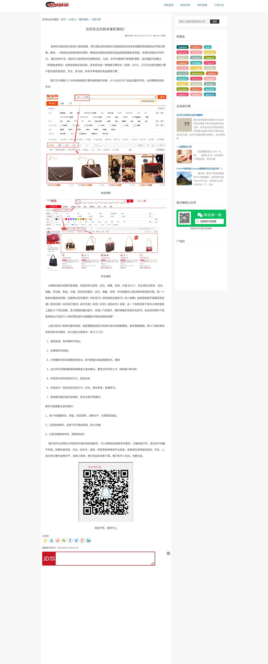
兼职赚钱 (83, 19)
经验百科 (185, 5)
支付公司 (182, 74)
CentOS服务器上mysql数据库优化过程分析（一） (201, 168)
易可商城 (202, 5)
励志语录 (182, 89)
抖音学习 (196, 89)
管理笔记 (212, 74)
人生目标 (182, 68)
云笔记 (72, 19)
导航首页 (169, 5)
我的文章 (182, 53)
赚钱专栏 (209, 95)
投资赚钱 (209, 68)
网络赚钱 (210, 79)
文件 (207, 47)
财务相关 (209, 53)
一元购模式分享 (184, 146)
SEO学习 (196, 79)
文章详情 (96, 19)
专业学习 (196, 53)
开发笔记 (196, 58)
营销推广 (182, 84)
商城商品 (182, 63)
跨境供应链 (197, 74)
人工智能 (196, 68)
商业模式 (209, 84)
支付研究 (196, 84)
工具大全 (219, 5)
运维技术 (182, 95)
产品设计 (209, 63)
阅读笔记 (196, 47)
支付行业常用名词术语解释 (189, 115)
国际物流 (182, 79)
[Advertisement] (201, 267)
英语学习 (182, 58)
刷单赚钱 (130, 36)
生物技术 (196, 95)
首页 (63, 19)
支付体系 (209, 89)
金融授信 (209, 58)
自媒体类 (182, 47)
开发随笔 (196, 63)
